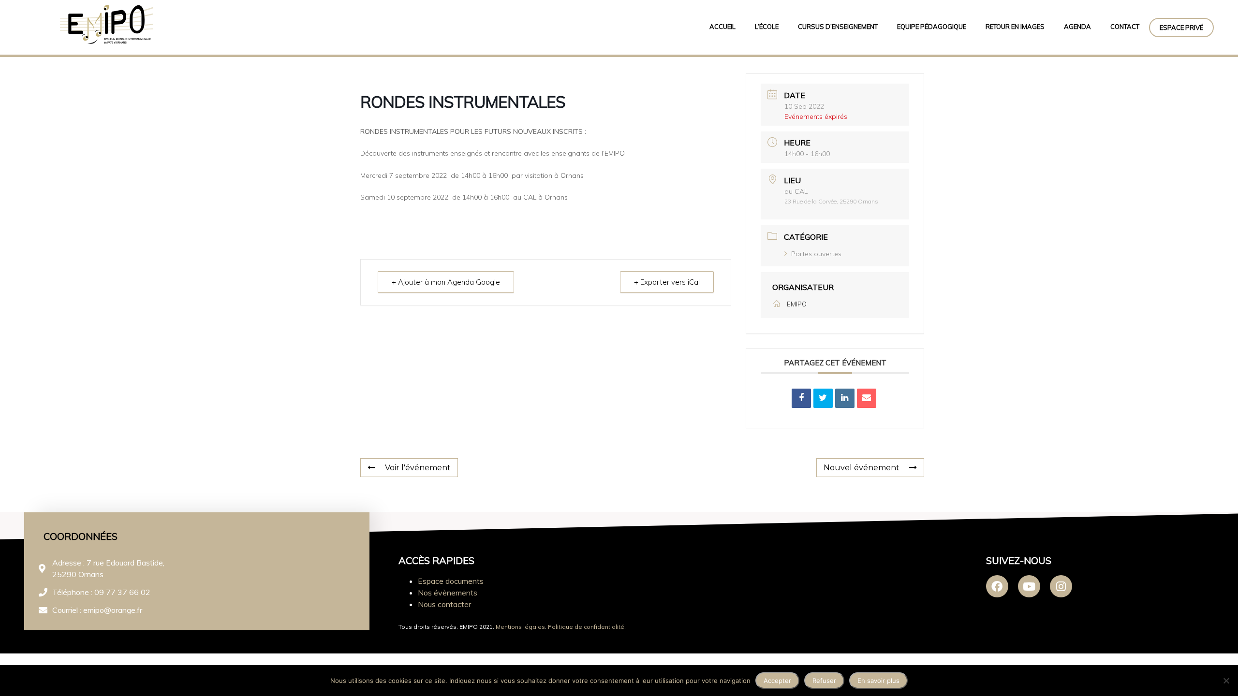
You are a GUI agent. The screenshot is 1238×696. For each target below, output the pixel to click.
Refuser (824, 680)
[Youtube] (1029, 586)
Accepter (777, 680)
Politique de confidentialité (586, 626)
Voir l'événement (418, 467)
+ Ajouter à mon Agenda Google (446, 282)
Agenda (1077, 26)
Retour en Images (1015, 26)
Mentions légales (520, 626)
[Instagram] (1061, 586)
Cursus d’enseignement (838, 26)
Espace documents (451, 581)
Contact (1124, 26)
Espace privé (1181, 27)
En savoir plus (878, 680)
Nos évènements (447, 592)
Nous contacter (444, 604)
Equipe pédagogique (931, 26)
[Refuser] (1226, 680)
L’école (767, 26)
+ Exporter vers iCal (667, 282)
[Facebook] (997, 586)
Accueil (722, 26)
